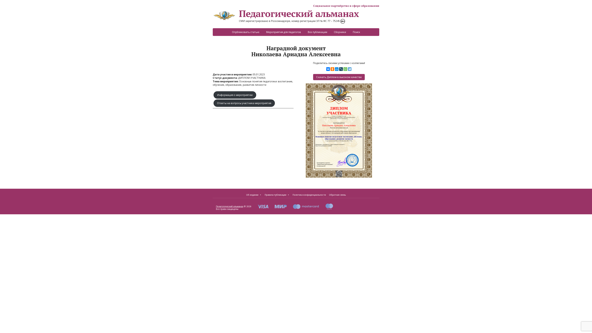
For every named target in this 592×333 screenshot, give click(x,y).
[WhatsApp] (345, 69)
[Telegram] (350, 69)
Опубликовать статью (245, 32)
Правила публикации (275, 194)
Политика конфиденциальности (309, 194)
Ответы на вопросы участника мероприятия (244, 103)
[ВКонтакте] (328, 69)
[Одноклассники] (332, 69)
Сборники (340, 32)
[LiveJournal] (341, 69)
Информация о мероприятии (235, 95)
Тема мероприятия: (226, 81)
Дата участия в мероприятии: (233, 74)
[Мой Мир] (337, 69)
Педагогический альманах (299, 13)
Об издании (252, 194)
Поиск (356, 32)
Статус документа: (225, 78)
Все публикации (317, 32)
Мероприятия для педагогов (283, 32)
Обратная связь (337, 194)
